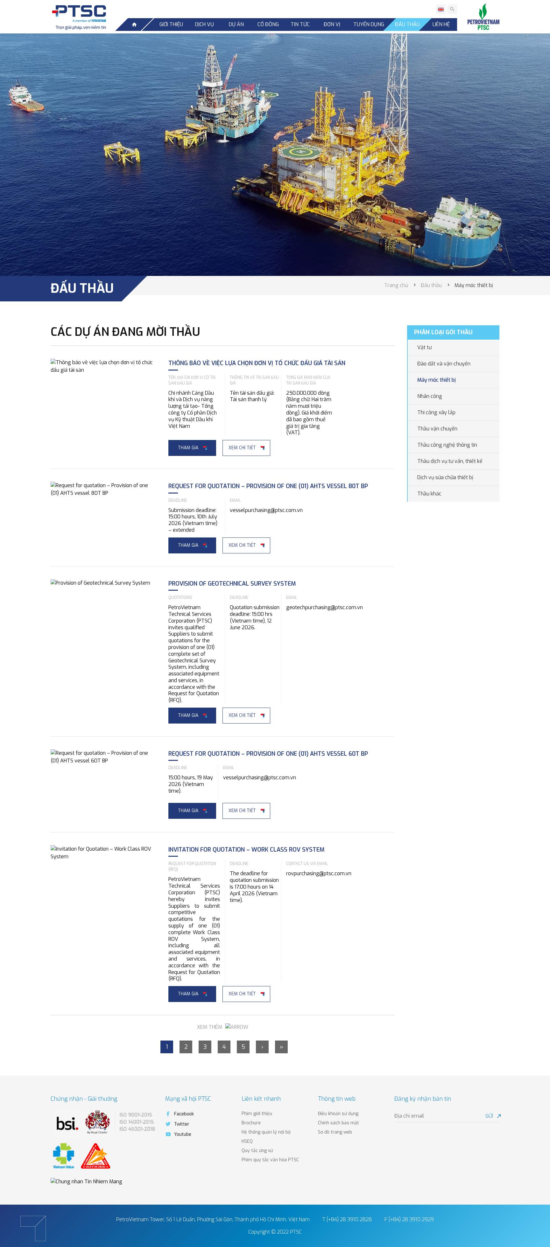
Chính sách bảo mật (338, 1123)
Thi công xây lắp (436, 412)
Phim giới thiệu (257, 1114)
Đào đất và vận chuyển (443, 363)
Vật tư (424, 347)
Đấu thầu (407, 24)
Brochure (251, 1123)
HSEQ (247, 1141)
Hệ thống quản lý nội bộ (266, 1132)
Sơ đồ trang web (335, 1132)
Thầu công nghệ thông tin (447, 445)
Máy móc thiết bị (436, 380)
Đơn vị (332, 24)
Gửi (492, 1116)
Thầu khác (429, 493)
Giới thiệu (171, 24)
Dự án (236, 24)
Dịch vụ (204, 24)
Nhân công (429, 396)
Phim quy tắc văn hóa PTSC (270, 1160)
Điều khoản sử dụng (338, 1114)
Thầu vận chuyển (437, 428)
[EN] (441, 9)
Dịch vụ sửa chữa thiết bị (445, 477)
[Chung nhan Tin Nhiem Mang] (86, 1181)
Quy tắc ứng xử (257, 1151)
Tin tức (300, 24)
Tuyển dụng (368, 24)
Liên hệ (441, 24)
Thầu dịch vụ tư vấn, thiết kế (450, 461)
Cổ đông (268, 24)
